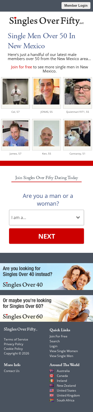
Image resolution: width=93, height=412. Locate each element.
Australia (63, 371)
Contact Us (12, 371)
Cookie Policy (13, 348)
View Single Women (64, 351)
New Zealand (66, 385)
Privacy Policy (13, 344)
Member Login (76, 5)
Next (46, 236)
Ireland (62, 380)
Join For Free (58, 336)
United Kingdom (68, 395)
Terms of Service (16, 339)
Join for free (21, 66)
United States (66, 390)
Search (55, 341)
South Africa (65, 400)
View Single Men (61, 356)
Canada (62, 376)
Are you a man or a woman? (48, 199)
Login (53, 346)
